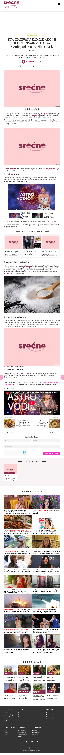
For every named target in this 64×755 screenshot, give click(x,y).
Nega (6, 730)
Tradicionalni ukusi (22, 734)
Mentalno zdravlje (9, 715)
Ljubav (34, 10)
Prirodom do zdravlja (36, 692)
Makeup (7, 732)
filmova (46, 113)
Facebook (46, 382)
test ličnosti (35, 734)
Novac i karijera (50, 713)
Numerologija (35, 732)
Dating (20, 716)
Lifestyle (45, 10)
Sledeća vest (53, 433)
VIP (39, 10)
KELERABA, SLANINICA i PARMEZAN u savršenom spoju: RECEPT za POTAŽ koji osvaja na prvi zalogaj (40, 423)
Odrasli (7, 250)
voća (49, 222)
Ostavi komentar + (51, 453)
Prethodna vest (11, 433)
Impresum (11, 748)
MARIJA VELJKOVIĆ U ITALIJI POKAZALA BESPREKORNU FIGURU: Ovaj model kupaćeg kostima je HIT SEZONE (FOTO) (10, 696)
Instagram (54, 382)
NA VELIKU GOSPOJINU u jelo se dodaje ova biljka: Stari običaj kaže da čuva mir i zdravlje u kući (10, 678)
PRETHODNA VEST (9, 417)
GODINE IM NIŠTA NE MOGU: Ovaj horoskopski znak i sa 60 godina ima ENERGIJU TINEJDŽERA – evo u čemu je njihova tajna (53, 678)
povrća (54, 222)
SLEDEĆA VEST (56, 417)
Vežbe (6, 720)
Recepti (21, 727)
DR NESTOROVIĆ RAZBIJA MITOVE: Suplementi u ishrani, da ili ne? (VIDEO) (32, 253)
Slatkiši (21, 673)
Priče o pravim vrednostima (13, 10)
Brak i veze (21, 713)
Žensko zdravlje (8, 716)
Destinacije (49, 715)
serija (40, 113)
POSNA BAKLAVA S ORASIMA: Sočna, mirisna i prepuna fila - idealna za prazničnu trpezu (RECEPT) (24, 678)
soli (28, 268)
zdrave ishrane (25, 373)
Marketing (17, 748)
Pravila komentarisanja (35, 748)
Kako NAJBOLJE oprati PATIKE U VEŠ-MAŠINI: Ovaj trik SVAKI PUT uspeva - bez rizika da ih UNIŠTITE (24, 696)
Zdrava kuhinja (32, 35)
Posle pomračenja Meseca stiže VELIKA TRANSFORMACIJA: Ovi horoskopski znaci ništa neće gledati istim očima (39, 678)
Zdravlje (27, 10)
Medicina (7, 713)
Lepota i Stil (53, 10)
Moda (6, 734)
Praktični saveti (9, 473)
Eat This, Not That (49, 169)
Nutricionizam (8, 718)
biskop (34, 115)
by (29, 61)
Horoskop (36, 673)
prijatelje (52, 120)
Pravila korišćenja (25, 748)
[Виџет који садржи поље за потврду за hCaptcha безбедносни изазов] (15, 453)
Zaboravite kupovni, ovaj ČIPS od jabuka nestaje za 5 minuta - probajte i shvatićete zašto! (23, 423)
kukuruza (28, 266)
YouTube (8, 384)
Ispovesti (20, 715)
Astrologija (37, 727)
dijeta (32, 324)
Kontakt (44, 748)
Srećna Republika (10, 169)
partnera (7, 122)
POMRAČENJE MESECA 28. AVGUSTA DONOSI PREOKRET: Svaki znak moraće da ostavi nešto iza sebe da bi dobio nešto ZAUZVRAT (53, 696)
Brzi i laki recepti (22, 730)
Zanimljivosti (9, 673)
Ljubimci (48, 716)
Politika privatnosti (51, 748)
